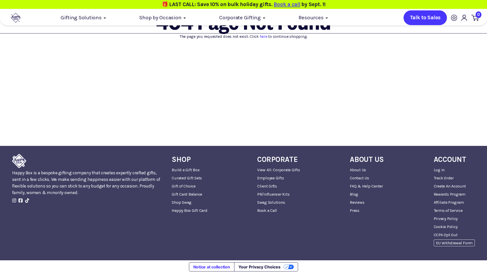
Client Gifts (267, 186)
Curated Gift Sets (187, 178)
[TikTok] (27, 200)
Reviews (357, 202)
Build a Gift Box (185, 169)
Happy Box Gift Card (189, 210)
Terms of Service (448, 210)
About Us (358, 169)
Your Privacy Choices (259, 266)
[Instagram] (14, 200)
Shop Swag (182, 202)
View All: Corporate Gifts (278, 169)
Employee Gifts (270, 178)
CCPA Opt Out (446, 234)
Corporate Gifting (240, 17)
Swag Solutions (271, 202)
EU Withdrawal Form (454, 243)
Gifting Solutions (82, 17)
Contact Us (359, 178)
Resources (312, 17)
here (263, 36)
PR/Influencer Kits (273, 194)
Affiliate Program (449, 202)
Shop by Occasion (161, 17)
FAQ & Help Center (366, 186)
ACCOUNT (450, 159)
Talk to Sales (425, 17)
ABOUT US (367, 159)
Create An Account (450, 186)
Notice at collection (211, 266)
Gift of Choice (184, 186)
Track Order (444, 178)
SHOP (181, 159)
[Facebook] (21, 200)
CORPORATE (277, 159)
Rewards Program (449, 194)
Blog (354, 194)
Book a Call (267, 210)
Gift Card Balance (187, 194)
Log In (439, 169)
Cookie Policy (446, 226)
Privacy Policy (446, 218)
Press (354, 210)
